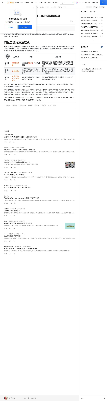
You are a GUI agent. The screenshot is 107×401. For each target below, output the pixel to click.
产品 (22, 3)
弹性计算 (44, 105)
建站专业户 (6, 208)
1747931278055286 (8, 135)
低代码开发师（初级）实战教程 (89, 51)
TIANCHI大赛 (53, 7)
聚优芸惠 (6, 185)
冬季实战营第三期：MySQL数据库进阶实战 (92, 54)
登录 (103, 2)
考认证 (46, 7)
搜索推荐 (30, 105)
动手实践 (36, 7)
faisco (5, 221)
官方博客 (42, 7)
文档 (86, 2)
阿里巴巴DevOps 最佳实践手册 (89, 58)
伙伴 (45, 3)
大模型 (17, 3)
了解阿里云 (55, 3)
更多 (102, 47)
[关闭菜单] (2, 2)
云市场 (40, 3)
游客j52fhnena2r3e (8, 246)
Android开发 (22, 221)
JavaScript (22, 234)
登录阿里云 (25, 27)
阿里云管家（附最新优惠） (10, 172)
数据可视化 (37, 105)
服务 (49, 3)
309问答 (33, 398)
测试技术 (22, 208)
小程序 (17, 147)
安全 (24, 160)
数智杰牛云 (6, 147)
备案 (89, 2)
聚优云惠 (12, 398)
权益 (32, 3)
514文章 (26, 398)
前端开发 (22, 147)
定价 (36, 3)
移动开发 (14, 160)
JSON (12, 147)
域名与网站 (14, 105)
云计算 (54, 105)
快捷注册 (10, 27)
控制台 (93, 2)
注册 (97, 2)
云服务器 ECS (23, 105)
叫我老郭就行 (7, 160)
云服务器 (30, 63)
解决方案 (27, 3)
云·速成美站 (15, 71)
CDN (49, 105)
